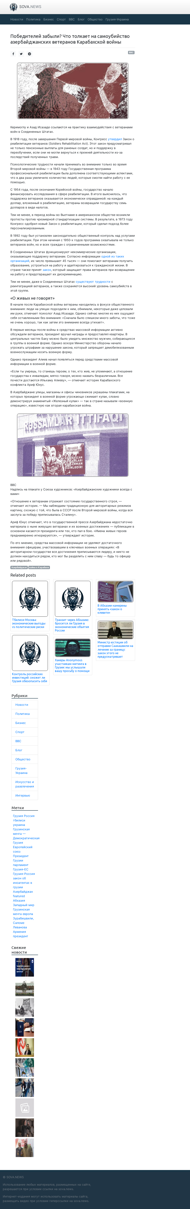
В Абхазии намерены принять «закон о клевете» (112, 609)
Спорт (19, 732)
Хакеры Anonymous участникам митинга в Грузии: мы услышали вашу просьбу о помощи (72, 665)
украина (19, 825)
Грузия (18, 816)
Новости (21, 705)
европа (28, 914)
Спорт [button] (61, 19)
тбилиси (19, 820)
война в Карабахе (39, 567)
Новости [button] (16, 19)
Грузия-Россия (24, 874)
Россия (29, 816)
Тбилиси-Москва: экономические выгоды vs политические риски (28, 623)
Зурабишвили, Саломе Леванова (23, 922)
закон (47, 270)
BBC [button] (72, 19)
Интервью (22, 795)
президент (20, 936)
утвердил (115, 139)
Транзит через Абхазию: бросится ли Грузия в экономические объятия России (72, 625)
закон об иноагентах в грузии (22, 882)
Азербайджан (19, 567)
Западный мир (23, 905)
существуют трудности (93, 281)
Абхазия (19, 900)
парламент (21, 865)
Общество (22, 759)
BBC (131, 52)
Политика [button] (33, 19)
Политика (22, 714)
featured (19, 896)
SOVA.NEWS (15, 1177)
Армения (19, 932)
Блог (18, 750)
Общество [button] (95, 19)
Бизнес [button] (48, 19)
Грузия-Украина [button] (117, 19)
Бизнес (20, 723)
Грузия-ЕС (20, 869)
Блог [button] (81, 19)
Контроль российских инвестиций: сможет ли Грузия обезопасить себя (29, 677)
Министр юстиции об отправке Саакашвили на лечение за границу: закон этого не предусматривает (115, 649)
